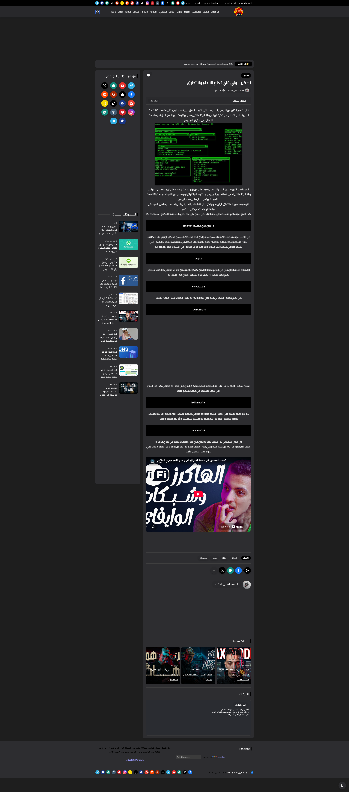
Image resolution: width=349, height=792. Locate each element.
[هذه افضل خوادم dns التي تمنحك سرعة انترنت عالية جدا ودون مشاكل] (128, 352)
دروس (179, 12)
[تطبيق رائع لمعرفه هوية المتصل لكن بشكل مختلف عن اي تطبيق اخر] (128, 226)
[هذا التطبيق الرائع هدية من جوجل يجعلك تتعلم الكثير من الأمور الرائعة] (128, 370)
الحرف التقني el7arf (236, 90)
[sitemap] (112, 3)
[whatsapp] (172, 3)
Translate (221, 757)
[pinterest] (152, 3)
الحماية (153, 12)
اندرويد (187, 12)
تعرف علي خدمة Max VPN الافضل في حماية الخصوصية (234, 674)
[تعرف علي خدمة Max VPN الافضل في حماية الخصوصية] (128, 316)
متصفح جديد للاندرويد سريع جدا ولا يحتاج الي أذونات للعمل (108, 391)
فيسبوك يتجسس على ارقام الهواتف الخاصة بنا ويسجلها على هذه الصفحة (108, 284)
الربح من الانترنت (140, 12)
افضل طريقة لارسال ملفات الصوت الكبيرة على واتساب (107, 248)
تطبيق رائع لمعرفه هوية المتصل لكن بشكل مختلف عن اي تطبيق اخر (108, 230)
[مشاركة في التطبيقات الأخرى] (214, 570)
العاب (120, 12)
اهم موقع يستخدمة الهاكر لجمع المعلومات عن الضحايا (198, 674)
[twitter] (167, 3)
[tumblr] (157, 3)
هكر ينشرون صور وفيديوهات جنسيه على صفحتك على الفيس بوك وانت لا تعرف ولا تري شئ (108, 337)
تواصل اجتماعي (166, 12)
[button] (238, 570)
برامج (113, 12)
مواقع (128, 12)
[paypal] (137, 3)
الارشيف (197, 3)
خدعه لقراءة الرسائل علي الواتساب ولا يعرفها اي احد (108, 301)
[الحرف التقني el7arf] (238, 11)
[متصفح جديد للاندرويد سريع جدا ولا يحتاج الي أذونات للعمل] (128, 388)
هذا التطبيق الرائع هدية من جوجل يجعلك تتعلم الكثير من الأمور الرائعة (108, 373)
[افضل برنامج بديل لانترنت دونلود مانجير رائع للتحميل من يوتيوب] (128, 262)
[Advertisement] (174, 39)
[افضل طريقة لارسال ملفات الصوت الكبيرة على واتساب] (128, 244)
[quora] (117, 3)
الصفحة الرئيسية (245, 3)
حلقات (206, 12)
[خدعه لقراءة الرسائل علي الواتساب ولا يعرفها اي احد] (128, 298)
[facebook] (162, 3)
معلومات (196, 12)
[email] (132, 3)
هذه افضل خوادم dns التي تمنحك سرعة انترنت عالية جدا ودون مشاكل (109, 355)
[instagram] (147, 3)
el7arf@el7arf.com (135, 760)
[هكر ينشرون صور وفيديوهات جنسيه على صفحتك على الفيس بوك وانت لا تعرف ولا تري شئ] (128, 334)
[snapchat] (122, 3)
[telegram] (183, 3)
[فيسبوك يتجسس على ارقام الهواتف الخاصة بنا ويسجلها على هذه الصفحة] (128, 280)
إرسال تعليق (240, 705)
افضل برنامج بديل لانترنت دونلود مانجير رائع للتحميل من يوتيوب (108, 265)
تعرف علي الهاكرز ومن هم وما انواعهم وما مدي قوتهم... (163, 674)
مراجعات (215, 12)
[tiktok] (142, 3)
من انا (188, 3)
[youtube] (178, 3)
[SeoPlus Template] (252, 772)
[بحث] (97, 12)
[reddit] (127, 3)
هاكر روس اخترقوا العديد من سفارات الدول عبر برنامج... (208, 64)
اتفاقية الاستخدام (229, 3)
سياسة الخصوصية (211, 3)
